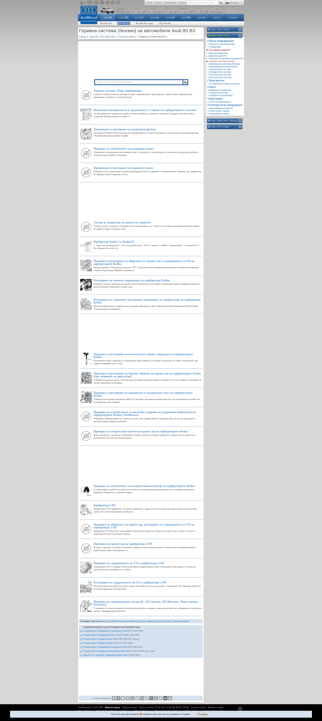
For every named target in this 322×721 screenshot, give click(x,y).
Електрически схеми (219, 113)
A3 (138, 17)
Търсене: (182, 2)
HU (187, 707)
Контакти (158, 2)
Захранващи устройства (221, 108)
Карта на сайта (170, 2)
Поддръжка (215, 47)
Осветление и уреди (219, 111)
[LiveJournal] (151, 698)
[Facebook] (118, 698)
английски (113, 621)
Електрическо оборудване (225, 105)
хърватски (150, 621)
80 (107, 17)
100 (123, 17)
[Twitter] (123, 698)
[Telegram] (137, 698)
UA (166, 707)
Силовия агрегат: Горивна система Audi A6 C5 (108, 643)
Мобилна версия (112, 707)
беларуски (123, 621)
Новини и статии (215, 707)
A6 (170, 17)
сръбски (141, 621)
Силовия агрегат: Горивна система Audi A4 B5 (111, 639)
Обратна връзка (129, 707)
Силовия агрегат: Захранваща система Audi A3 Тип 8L (111, 635)
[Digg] (165, 698)
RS (170, 707)
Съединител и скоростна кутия (224, 84)
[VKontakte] (114, 698)
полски (168, 621)
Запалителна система (220, 69)
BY (163, 707)
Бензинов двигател (219, 53)
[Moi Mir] (132, 698)
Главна (149, 2)
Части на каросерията (220, 102)
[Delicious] (161, 698)
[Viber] (142, 698)
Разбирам (203, 714)
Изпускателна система (221, 77)
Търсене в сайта (198, 707)
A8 (185, 17)
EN (155, 707)
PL (180, 707)
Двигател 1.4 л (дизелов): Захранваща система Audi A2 (111, 655)
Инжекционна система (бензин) (225, 64)
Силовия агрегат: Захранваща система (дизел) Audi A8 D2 (113, 647)
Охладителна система (220, 72)
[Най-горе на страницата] (240, 710)
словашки (176, 621)
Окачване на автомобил (221, 95)
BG (159, 707)
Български (234, 2)
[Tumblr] (156, 698)
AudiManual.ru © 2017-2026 (90, 707)
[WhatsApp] (147, 698)
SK (184, 707)
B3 (123, 23)
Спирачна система (219, 93)
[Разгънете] (239, 29)
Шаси (212, 86)
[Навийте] (239, 35)
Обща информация (221, 40)
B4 (106, 23)
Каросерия (215, 98)
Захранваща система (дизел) (224, 66)
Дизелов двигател (218, 56)
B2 (165, 23)
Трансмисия (216, 80)
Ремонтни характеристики (222, 44)
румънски (160, 621)
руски (105, 621)
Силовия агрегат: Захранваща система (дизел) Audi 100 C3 (113, 631)
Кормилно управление (220, 90)
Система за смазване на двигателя (226, 58)
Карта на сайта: (146, 707)
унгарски (185, 621)
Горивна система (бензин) (222, 61)
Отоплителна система (220, 75)
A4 (154, 17)
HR (173, 707)
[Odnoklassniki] (128, 698)
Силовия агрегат (219, 50)
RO (177, 707)
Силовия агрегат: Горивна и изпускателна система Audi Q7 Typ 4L (119, 651)
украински (132, 621)
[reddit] (170, 698)
